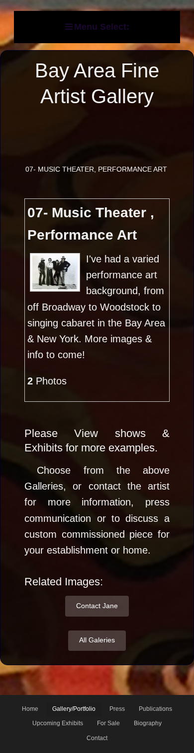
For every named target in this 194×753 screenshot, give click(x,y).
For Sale (108, 723)
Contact (97, 738)
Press (117, 708)
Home (30, 708)
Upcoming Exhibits (57, 723)
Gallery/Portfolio (74, 708)
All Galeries (97, 640)
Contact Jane (97, 606)
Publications (155, 708)
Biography (148, 723)
